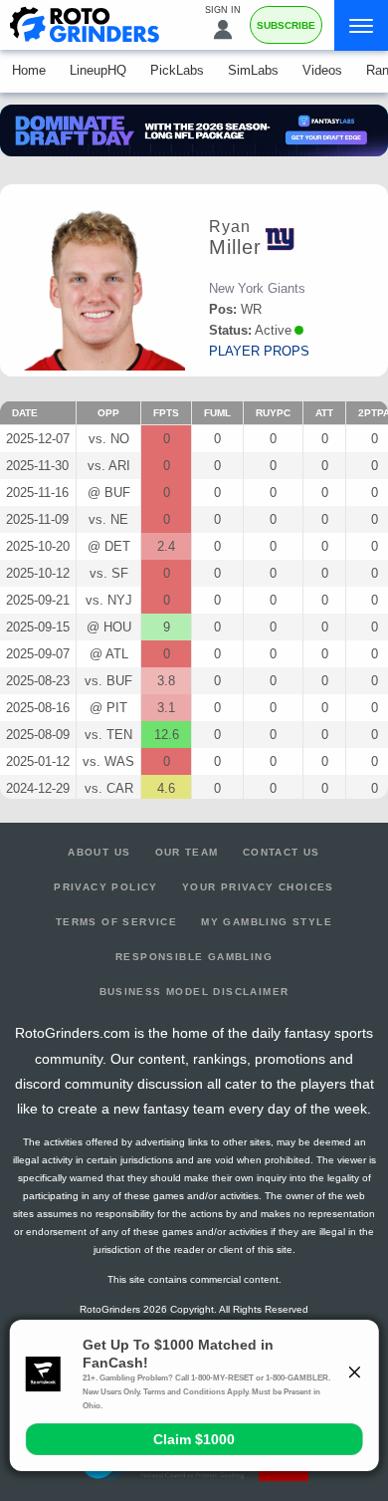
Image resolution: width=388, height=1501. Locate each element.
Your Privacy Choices (258, 886)
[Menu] (361, 25)
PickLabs (177, 70)
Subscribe (286, 25)
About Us (99, 852)
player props (259, 351)
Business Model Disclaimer (194, 991)
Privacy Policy (106, 886)
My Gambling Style (266, 921)
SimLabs (253, 70)
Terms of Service (116, 921)
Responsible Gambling (194, 956)
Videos (322, 70)
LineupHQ (98, 70)
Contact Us (281, 852)
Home (29, 70)
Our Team (187, 852)
